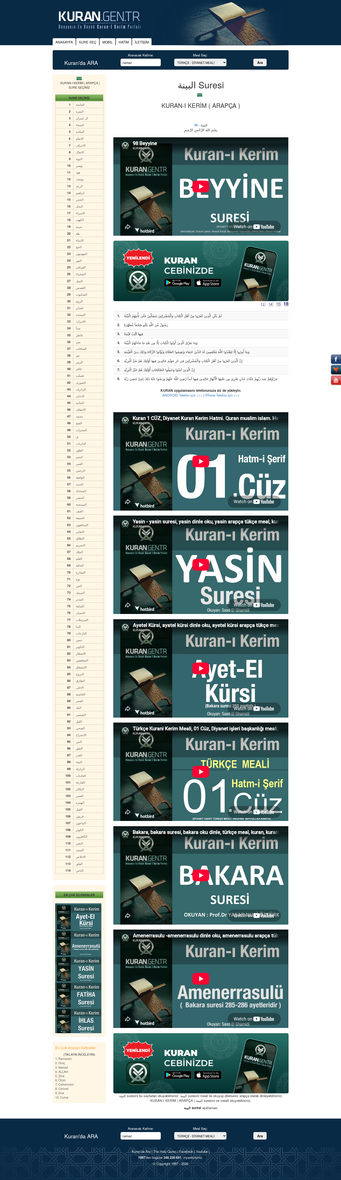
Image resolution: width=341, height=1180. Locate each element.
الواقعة (80, 477)
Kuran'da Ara (141, 1151)
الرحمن (80, 470)
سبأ (78, 328)
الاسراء (80, 213)
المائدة (80, 131)
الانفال (80, 152)
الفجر (79, 701)
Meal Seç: (200, 55)
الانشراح (81, 735)
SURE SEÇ (87, 42)
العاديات (81, 775)
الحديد (79, 484)
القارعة (80, 782)
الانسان (80, 612)
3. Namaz (61, 1067)
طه (78, 233)
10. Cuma (61, 1097)
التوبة (79, 159)
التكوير (80, 646)
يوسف (80, 179)
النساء (80, 125)
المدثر (79, 599)
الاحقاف (81, 409)
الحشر (80, 497)
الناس (79, 870)
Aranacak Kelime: (141, 55)
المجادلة (81, 491)
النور (79, 260)
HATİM (124, 42)
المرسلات (82, 619)
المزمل (80, 592)
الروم (79, 301)
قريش (80, 816)
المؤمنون (81, 253)
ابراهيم (80, 193)
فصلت (80, 375)
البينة (79, 762)
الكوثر (79, 829)
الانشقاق (81, 667)
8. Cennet (61, 1088)
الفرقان (81, 267)
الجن (79, 586)
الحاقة (80, 565)
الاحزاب (80, 321)
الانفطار (81, 653)
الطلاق (80, 538)
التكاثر (80, 789)
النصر (79, 843)
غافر (79, 369)
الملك (79, 552)
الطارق (80, 680)
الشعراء (81, 274)
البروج (80, 674)
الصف (79, 511)
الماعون (81, 823)
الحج (79, 247)
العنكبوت (81, 294)
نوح (78, 579)
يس (78, 342)
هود (78, 172)
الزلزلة (80, 769)
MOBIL (107, 42)
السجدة (80, 314)
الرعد (79, 186)
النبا (78, 626)
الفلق (79, 863)
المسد (80, 850)
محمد (79, 416)
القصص (80, 287)
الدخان (80, 396)
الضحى (80, 728)
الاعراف (81, 145)
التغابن (80, 531)
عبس (79, 640)
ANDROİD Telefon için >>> (182, 395)
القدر (79, 755)
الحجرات (81, 430)
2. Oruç (60, 1063)
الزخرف (81, 389)
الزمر (79, 362)
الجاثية (80, 402)
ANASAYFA (64, 42)
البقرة (79, 111)
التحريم (80, 545)
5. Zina (59, 1076)
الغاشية (80, 694)
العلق (79, 748)
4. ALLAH (61, 1071)
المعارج (80, 572)
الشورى (81, 382)
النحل (79, 206)
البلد (78, 707)
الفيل (79, 809)
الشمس (81, 714)
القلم (79, 558)
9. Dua (59, 1093)
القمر (79, 463)
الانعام (79, 138)
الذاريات (81, 443)
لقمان (79, 308)
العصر (79, 795)
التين (79, 741)
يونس (79, 165)
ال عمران (82, 118)
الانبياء (80, 240)
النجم (79, 457)
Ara (260, 62)
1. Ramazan (63, 1058)
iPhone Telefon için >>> (222, 395)
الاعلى (80, 687)
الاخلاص (81, 856)
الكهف (80, 219)
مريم (79, 226)
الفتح (79, 423)
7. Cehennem (64, 1084)
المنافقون (82, 525)
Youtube (202, 1151)
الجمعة (80, 518)
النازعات (81, 633)
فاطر (79, 335)
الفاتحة (80, 104)
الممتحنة (81, 504)
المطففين (82, 660)
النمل (79, 281)
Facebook (186, 1151)
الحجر (79, 199)
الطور (79, 450)
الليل (79, 721)
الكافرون (81, 836)
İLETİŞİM (142, 42)
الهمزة (80, 802)
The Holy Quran (164, 1151)
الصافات (81, 348)
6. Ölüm (60, 1080)
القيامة (80, 606)
